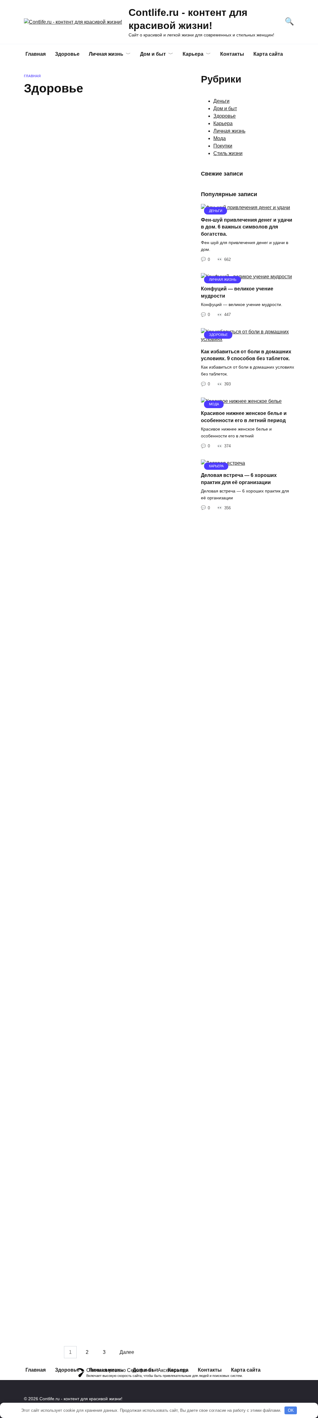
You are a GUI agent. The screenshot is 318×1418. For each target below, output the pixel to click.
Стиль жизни (228, 153)
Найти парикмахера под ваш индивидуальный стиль (95, 528)
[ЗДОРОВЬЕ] (101, 229)
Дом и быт (153, 54)
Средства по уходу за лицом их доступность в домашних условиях (96, 744)
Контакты (232, 54)
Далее (127, 1352)
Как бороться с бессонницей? (99, 1168)
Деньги (221, 101)
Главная (35, 54)
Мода (219, 138)
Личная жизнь (106, 54)
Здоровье (224, 116)
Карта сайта (268, 54)
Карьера (193, 54)
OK (291, 1410)
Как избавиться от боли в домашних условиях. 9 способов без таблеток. (89, 130)
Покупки (222, 145)
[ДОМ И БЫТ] (58, 338)
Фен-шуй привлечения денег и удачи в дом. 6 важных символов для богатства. (246, 226)
